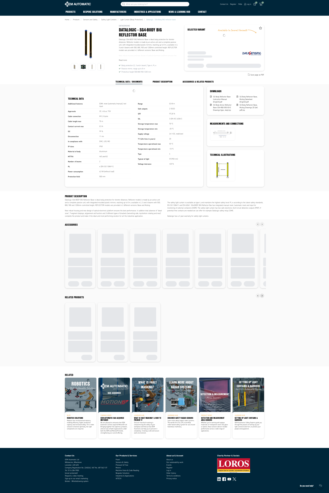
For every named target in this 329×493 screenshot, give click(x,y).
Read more (123, 60)
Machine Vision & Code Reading (127, 470)
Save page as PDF (257, 75)
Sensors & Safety (122, 462)
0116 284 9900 (73, 470)
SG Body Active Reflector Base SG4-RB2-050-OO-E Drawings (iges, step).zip (222, 107)
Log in (168, 470)
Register (233, 4)
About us (169, 460)
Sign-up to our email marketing (76, 478)
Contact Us (224, 4)
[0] (260, 4)
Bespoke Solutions (122, 473)
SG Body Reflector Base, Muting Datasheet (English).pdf (248, 99)
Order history (171, 473)
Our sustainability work (174, 462)
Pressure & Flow (122, 465)
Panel (118, 460)
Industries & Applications (125, 476)
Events (168, 465)
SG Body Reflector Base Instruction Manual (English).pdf (222, 99)
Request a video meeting (74, 476)
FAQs (240, 4)
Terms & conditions (173, 476)
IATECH (118, 478)
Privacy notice (171, 478)
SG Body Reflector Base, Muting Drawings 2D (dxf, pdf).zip (249, 107)
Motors (118, 468)
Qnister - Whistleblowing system (76, 481)
